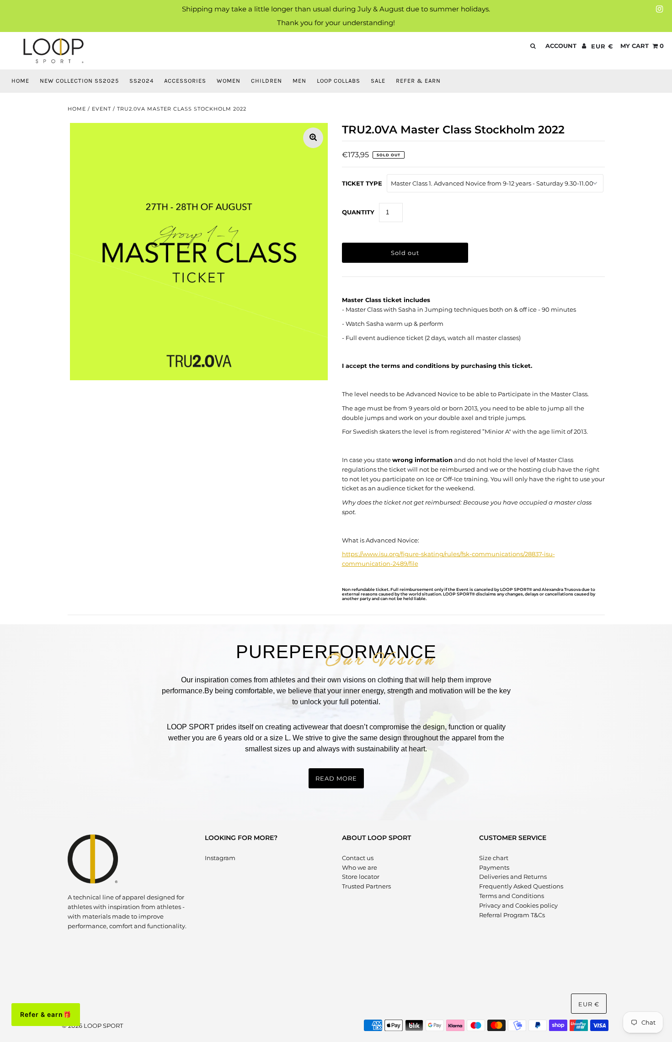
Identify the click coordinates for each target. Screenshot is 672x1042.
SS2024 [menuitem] (141, 80)
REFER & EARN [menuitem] (418, 80)
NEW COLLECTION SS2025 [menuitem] (79, 80)
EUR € (602, 46)
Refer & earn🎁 (45, 1014)
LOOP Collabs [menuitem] (338, 80)
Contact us (357, 857)
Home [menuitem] (20, 80)
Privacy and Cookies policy (518, 905)
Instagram (220, 857)
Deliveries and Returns (513, 876)
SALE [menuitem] (378, 80)
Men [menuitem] (299, 80)
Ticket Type (362, 183)
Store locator (360, 876)
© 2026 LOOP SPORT (92, 1025)
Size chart (493, 857)
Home (77, 109)
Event (101, 109)
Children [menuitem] (266, 80)
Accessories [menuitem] (185, 80)
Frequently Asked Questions (521, 886)
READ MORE (336, 778)
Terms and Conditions (511, 895)
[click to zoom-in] (313, 138)
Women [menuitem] (228, 80)
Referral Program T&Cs (512, 915)
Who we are (359, 867)
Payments (494, 867)
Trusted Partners (366, 886)
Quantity (358, 212)
